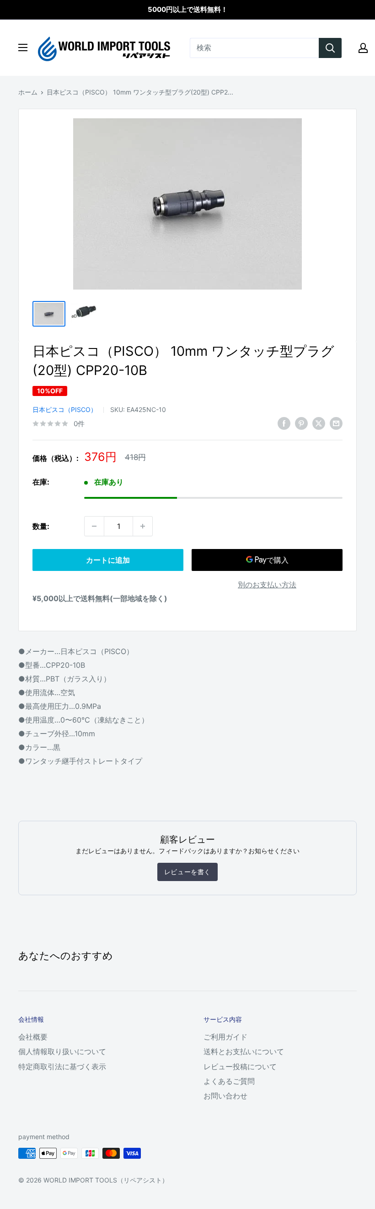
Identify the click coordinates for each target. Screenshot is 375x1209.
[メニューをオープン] (22, 47)
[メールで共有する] (336, 423)
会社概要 (33, 1036)
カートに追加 (108, 560)
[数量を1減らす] (94, 526)
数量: (40, 526)
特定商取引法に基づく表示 (62, 1066)
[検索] (330, 48)
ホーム (28, 92)
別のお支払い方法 (267, 584)
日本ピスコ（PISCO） (64, 409)
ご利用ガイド (225, 1036)
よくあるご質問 (229, 1081)
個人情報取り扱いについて (62, 1051)
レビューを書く (187, 872)
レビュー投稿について (240, 1066)
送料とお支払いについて (244, 1051)
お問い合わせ (225, 1095)
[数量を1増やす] (142, 526)
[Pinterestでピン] (301, 423)
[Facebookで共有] (284, 423)
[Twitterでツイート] (318, 423)
